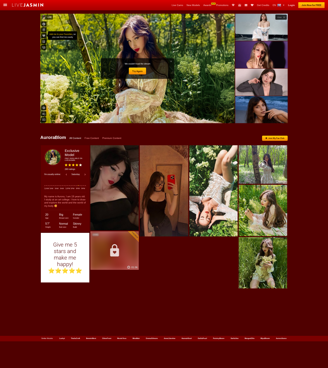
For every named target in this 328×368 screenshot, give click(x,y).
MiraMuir (136, 338)
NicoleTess (121, 338)
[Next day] (85, 174)
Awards (207, 5)
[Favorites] (252, 5)
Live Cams (177, 5)
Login (291, 5)
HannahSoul (187, 338)
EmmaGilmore (152, 338)
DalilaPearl (202, 338)
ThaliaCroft (75, 338)
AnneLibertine (169, 338)
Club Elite (233, 5)
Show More (261, 117)
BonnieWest (91, 338)
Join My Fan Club (276, 138)
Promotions (222, 5)
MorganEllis (250, 338)
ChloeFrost (106, 338)
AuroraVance (281, 338)
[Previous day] (66, 174)
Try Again (137, 71)
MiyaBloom (265, 338)
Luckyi (62, 338)
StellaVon (234, 338)
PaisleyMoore (218, 338)
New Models (193, 5)
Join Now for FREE (311, 5)
